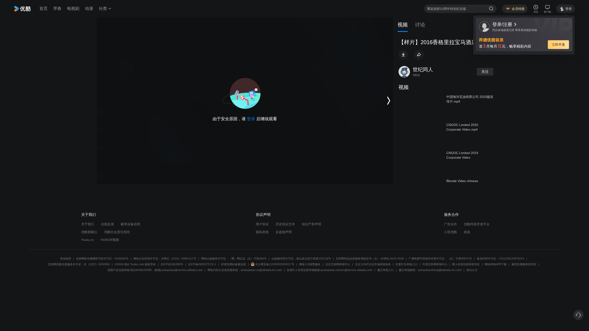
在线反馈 (107, 224)
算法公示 (471, 270)
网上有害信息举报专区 (466, 264)
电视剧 (73, 8)
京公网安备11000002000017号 (274, 264)
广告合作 (450, 224)
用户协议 (262, 224)
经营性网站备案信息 (233, 264)
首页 (43, 8)
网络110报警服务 (309, 264)
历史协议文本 (285, 224)
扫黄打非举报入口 (407, 264)
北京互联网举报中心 (337, 264)
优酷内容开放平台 (477, 224)
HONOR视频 (110, 240)
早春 (57, 8)
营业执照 (65, 258)
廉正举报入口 (385, 270)
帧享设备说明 (130, 224)
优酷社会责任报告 (117, 232)
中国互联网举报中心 (434, 264)
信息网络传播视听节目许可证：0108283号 (102, 258)
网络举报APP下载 (496, 264)
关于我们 (87, 224)
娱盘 (467, 232)
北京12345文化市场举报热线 (373, 264)
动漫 (89, 8)
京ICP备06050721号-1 (202, 264)
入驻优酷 (450, 232)
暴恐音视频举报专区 (523, 264)
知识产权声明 (311, 224)
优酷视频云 (89, 232)
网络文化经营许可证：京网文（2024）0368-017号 (164, 258)
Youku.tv (87, 240)
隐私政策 (262, 232)
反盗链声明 (284, 232)
